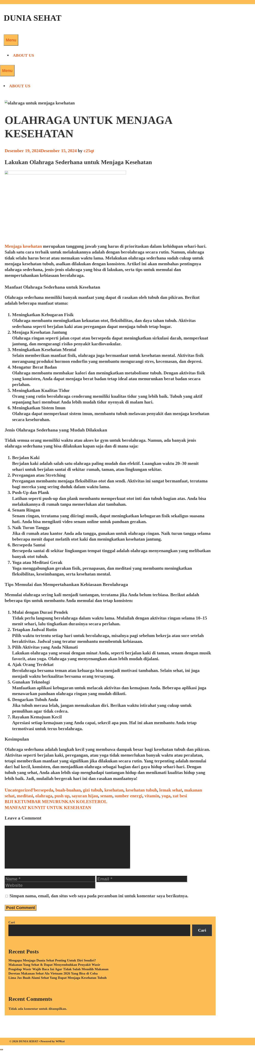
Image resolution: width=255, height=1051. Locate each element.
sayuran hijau (85, 795)
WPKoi (60, 1041)
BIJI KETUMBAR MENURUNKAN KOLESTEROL (56, 801)
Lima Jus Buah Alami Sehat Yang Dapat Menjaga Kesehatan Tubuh (57, 978)
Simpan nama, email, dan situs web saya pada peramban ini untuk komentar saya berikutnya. (99, 895)
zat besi (180, 795)
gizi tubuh (92, 790)
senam (106, 795)
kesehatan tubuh (141, 790)
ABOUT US (23, 55)
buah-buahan (68, 790)
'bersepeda (42, 790)
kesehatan (113, 790)
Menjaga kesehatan (23, 246)
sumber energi (128, 795)
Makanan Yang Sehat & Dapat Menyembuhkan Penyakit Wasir (54, 964)
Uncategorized (18, 790)
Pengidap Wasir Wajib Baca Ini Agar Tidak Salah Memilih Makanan (58, 969)
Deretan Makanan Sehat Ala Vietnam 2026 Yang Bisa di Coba (53, 973)
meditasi (25, 795)
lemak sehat (170, 790)
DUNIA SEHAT (32, 18)
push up (62, 795)
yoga (165, 795)
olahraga (43, 795)
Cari (11, 922)
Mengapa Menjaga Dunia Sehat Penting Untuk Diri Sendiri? (52, 960)
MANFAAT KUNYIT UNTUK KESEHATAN (48, 807)
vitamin (151, 795)
